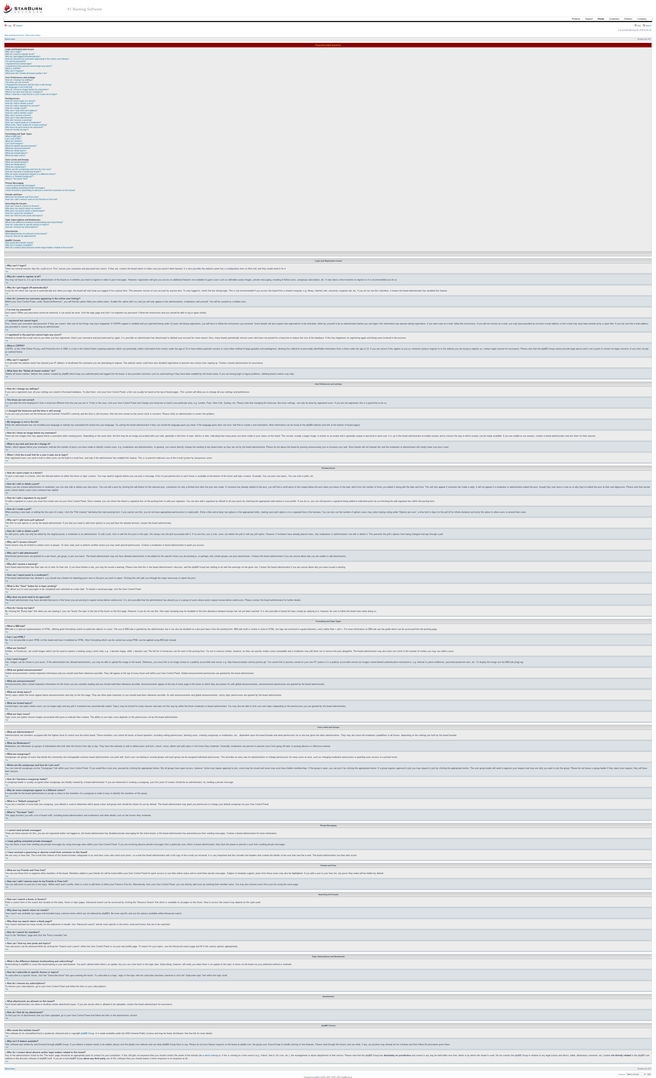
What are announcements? (17, 148)
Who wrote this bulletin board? (19, 243)
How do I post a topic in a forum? (20, 101)
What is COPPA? (13, 68)
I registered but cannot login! (18, 64)
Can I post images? (14, 143)
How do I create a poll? (16, 108)
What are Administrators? (17, 162)
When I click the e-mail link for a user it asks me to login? (31, 94)
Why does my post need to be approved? (24, 127)
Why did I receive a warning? (18, 120)
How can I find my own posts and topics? (24, 215)
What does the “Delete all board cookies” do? (26, 73)
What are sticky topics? (15, 150)
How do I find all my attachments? (20, 236)
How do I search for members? (19, 213)
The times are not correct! (17, 82)
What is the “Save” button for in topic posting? (26, 125)
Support (589, 19)
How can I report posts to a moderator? (23, 122)
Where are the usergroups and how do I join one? (28, 169)
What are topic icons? (15, 155)
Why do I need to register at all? (20, 54)
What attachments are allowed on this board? (26, 234)
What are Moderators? (15, 164)
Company (641, 19)
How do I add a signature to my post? (22, 106)
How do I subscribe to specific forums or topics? (27, 224)
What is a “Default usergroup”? (19, 176)
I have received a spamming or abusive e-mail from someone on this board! (40, 190)
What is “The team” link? (16, 179)
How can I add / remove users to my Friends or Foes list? (31, 199)
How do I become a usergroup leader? (23, 171)
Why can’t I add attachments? (18, 118)
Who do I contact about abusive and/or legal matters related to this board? (39, 247)
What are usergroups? (15, 167)
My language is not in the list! (18, 87)
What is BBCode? (13, 136)
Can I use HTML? (13, 139)
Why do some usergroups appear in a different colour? (30, 174)
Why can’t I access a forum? (18, 115)
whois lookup (210, 1055)
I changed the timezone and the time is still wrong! (28, 85)
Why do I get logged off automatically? (22, 56)
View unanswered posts (14, 35)
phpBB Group (87, 1033)
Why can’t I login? (13, 52)
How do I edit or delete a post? (19, 103)
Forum (601, 19)
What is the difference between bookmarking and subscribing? (34, 222)
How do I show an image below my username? (27, 89)
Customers (614, 19)
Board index (10, 39)
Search (648, 26)
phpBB (316, 1077)
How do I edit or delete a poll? (19, 113)
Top (6, 271)
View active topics (33, 35)
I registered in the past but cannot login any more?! (28, 66)
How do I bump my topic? (17, 129)
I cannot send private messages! (20, 185)
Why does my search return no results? (23, 208)
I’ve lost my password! (15, 61)
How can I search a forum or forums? (22, 206)
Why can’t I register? (14, 71)
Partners (628, 19)
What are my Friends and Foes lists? (22, 197)
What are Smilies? (13, 141)
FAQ (639, 26)
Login (9, 26)
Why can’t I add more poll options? (21, 110)
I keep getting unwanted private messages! (25, 188)
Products (576, 19)
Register (19, 26)
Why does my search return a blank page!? (25, 211)
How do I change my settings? (19, 80)
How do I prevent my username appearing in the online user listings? (37, 59)
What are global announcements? (21, 146)
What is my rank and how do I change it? (24, 92)
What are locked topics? (16, 153)
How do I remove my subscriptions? (21, 227)
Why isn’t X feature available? (19, 245)
